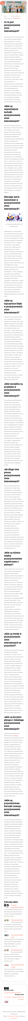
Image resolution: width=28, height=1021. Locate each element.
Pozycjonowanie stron (17, 920)
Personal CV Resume (13, 1016)
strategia (15, 735)
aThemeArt (14, 1018)
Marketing (17, 18)
